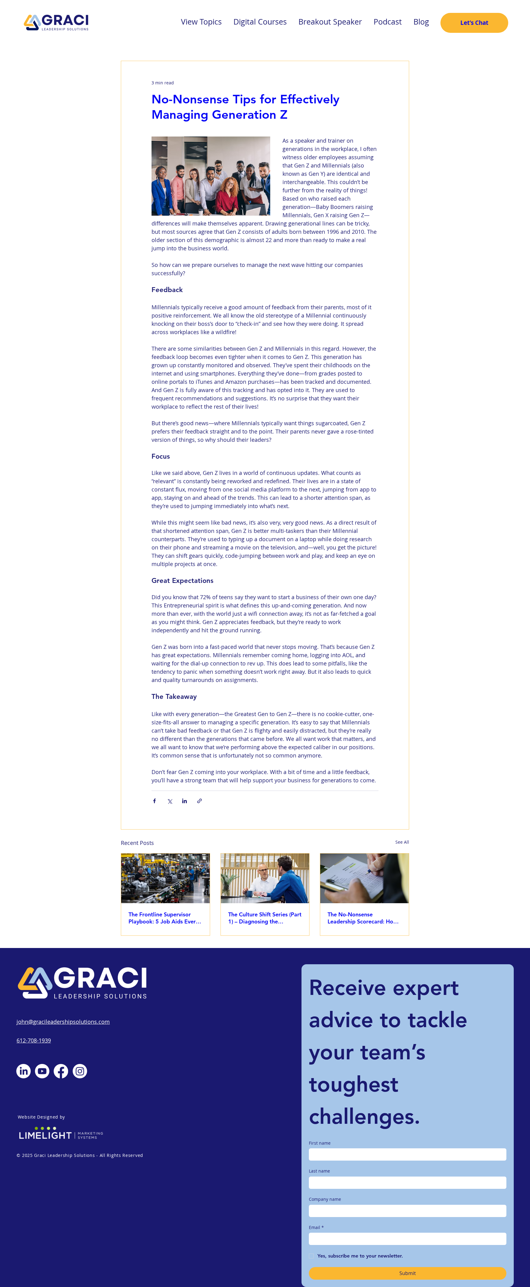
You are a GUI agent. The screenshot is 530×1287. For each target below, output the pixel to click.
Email (316, 1227)
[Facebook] (61, 1071)
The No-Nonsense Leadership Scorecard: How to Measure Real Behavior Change (363, 918)
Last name (319, 1171)
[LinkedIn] (23, 1071)
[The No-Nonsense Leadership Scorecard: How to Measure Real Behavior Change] (364, 878)
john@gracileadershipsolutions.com (63, 1021)
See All (402, 842)
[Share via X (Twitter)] (169, 801)
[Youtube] (42, 1071)
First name (320, 1143)
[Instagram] (80, 1071)
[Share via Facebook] (154, 801)
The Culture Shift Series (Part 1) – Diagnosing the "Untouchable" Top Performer (264, 918)
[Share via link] (199, 801)
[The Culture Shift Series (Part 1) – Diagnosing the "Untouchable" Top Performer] (265, 878)
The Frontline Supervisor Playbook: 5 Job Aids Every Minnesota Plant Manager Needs (163, 918)
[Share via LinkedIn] (184, 801)
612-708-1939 (34, 1040)
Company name (325, 1199)
